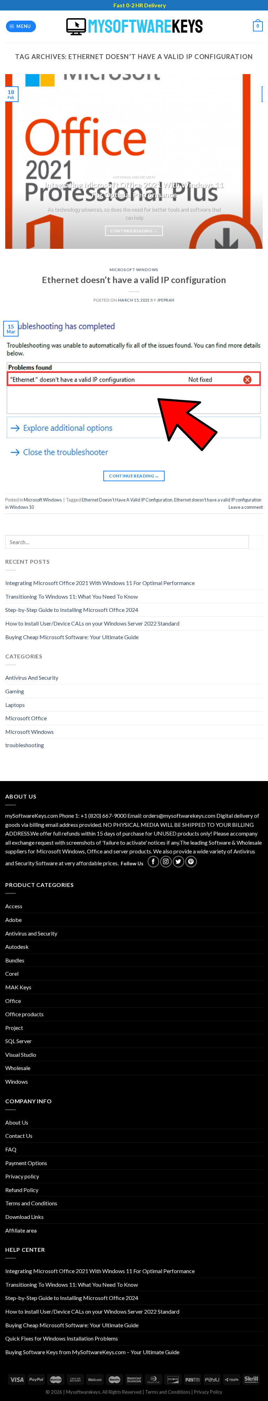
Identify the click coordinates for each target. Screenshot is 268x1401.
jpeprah (165, 300)
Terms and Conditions (31, 1203)
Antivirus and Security (31, 933)
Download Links (24, 1216)
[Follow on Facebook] (153, 861)
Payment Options (26, 1163)
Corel (11, 973)
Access (13, 906)
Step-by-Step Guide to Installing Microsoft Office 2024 (71, 609)
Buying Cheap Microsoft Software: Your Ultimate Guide (72, 637)
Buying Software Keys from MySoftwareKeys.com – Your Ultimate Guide (92, 1352)
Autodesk (17, 946)
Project (14, 1027)
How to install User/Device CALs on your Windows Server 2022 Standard (92, 623)
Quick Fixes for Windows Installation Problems (61, 1338)
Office (13, 1000)
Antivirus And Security (31, 677)
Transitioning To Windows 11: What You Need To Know (71, 596)
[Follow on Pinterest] (191, 861)
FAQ (10, 1149)
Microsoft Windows (134, 269)
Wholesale (17, 1067)
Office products (24, 1014)
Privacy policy (22, 1176)
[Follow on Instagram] (166, 861)
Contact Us (18, 1135)
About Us (16, 1122)
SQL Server (18, 1041)
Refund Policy (21, 1189)
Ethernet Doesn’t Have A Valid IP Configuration (127, 500)
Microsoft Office (26, 718)
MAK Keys (18, 987)
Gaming (14, 691)
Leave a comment (246, 507)
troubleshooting (24, 745)
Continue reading (133, 231)
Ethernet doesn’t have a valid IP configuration (134, 279)
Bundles (14, 960)
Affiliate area (21, 1230)
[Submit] (256, 542)
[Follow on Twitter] (178, 861)
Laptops (15, 704)
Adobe (13, 919)
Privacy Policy (208, 1392)
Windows (16, 1081)
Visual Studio (20, 1054)
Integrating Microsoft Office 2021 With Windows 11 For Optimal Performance (100, 582)
